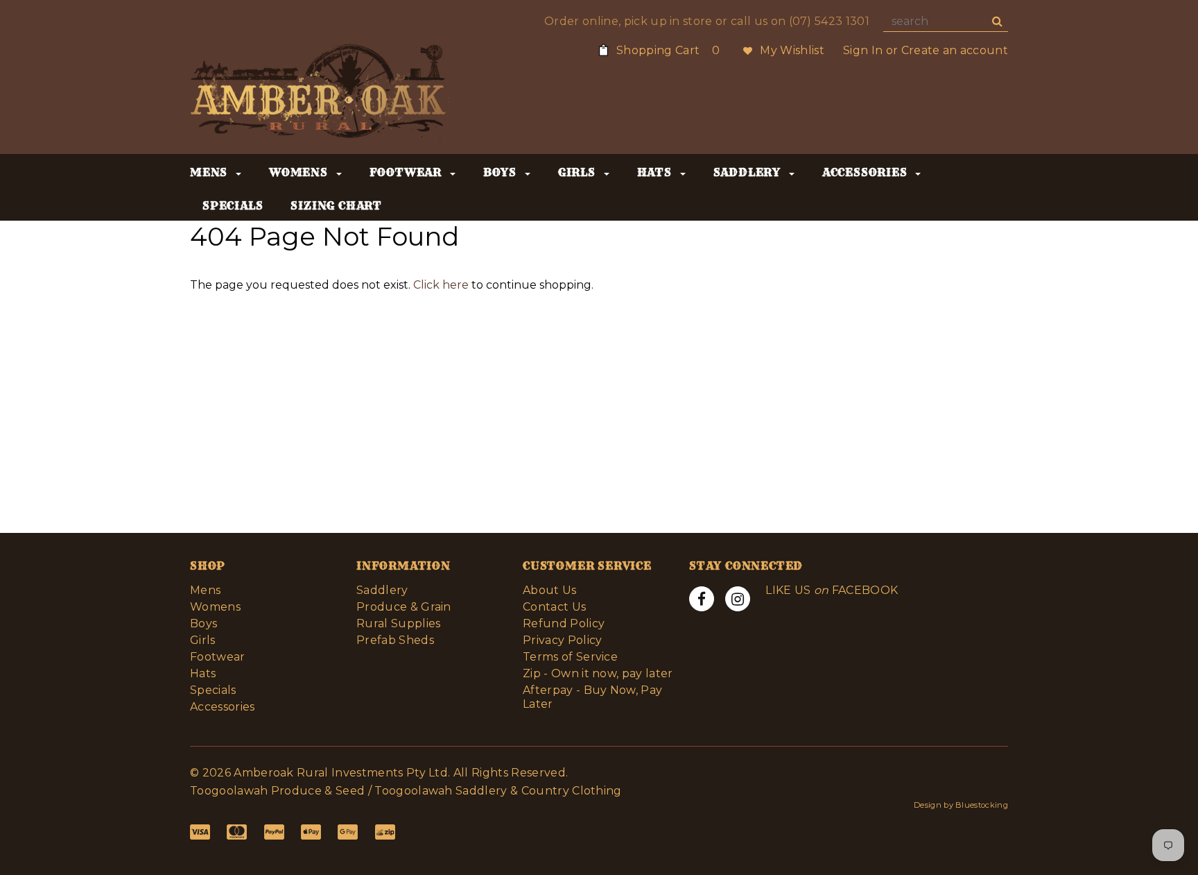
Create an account (954, 50)
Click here (442, 284)
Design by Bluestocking (961, 805)
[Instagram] (737, 598)
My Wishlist (792, 50)
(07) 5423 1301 (829, 21)
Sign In (863, 50)
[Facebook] (701, 598)
